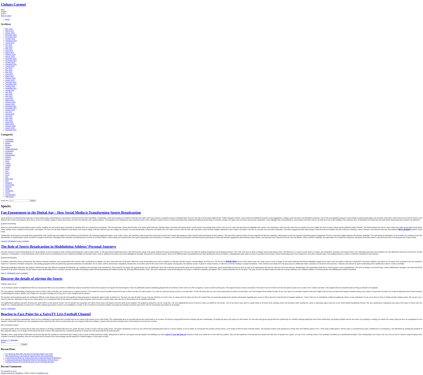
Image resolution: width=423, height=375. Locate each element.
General (8, 165)
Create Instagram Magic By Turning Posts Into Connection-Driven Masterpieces (33, 358)
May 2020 (8, 120)
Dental (7, 147)
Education (8, 153)
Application (9, 139)
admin (14, 241)
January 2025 (10, 33)
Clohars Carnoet (13, 4)
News (7, 175)
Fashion (8, 157)
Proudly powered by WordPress (12, 373)
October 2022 (10, 86)
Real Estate (9, 179)
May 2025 (8, 29)
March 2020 (9, 124)
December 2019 (10, 130)
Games (7, 163)
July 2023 (8, 68)
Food (7, 161)
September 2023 (11, 64)
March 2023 (9, 76)
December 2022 (10, 82)
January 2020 (10, 128)
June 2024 (8, 47)
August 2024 (9, 43)
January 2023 (10, 80)
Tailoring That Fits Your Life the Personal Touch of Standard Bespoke (29, 362)
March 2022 (9, 100)
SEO (7, 181)
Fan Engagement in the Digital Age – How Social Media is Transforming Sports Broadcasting (71, 212)
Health (7, 167)
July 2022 (8, 92)
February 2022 (10, 102)
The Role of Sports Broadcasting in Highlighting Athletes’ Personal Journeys (58, 246)
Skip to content (6, 16)
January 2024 (10, 56)
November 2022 (11, 84)
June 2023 (8, 70)
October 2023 (10, 62)
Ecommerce (9, 151)
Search (3, 342)
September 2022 (11, 88)
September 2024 (11, 41)
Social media (9, 185)
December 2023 (10, 58)
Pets (6, 177)
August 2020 (9, 114)
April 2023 (9, 74)
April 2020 (9, 122)
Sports (7, 189)
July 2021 (8, 112)
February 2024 (10, 54)
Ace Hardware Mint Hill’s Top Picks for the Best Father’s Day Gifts (29, 354)
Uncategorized (10, 195)
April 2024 (9, 51)
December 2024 (10, 35)
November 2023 (11, 60)
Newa (7, 173)
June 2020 (8, 118)
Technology (9, 191)
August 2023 (9, 66)
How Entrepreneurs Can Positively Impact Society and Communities (29, 356)
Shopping (8, 183)
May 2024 (8, 49)
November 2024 (11, 37)
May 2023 (8, 72)
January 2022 (10, 104)
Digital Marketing (11, 149)
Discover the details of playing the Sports (31, 278)
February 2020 (10, 126)
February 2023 (10, 78)
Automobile (9, 141)
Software (8, 187)
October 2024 (10, 39)
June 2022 (8, 94)
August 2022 (9, 90)
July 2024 (8, 45)
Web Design (9, 197)
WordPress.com (42, 373)
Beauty (7, 143)
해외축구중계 (231, 261)
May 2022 (8, 96)
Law (6, 171)
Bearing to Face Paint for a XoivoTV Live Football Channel (46, 314)
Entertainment (10, 155)
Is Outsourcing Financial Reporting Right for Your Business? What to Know (31, 360)
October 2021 (10, 110)
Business (8, 145)
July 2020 (8, 116)
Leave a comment (22, 241)
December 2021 (10, 106)
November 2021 (11, 108)
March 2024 (9, 52)
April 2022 (9, 98)
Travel (7, 193)
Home (7, 19)
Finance (8, 159)
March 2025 (9, 31)
